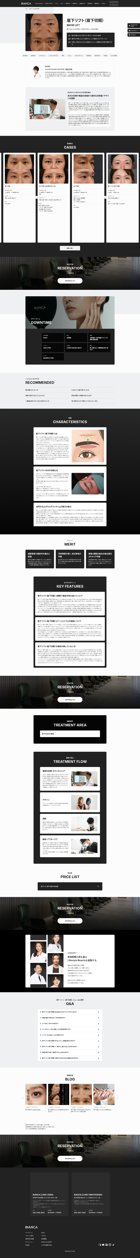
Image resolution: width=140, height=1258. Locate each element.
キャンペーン (28, 1242)
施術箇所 (89, 55)
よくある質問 (114, 55)
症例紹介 (33, 55)
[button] (132, 30)
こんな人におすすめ (53, 55)
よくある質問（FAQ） (46, 1245)
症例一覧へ (70, 248)
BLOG (43, 1232)
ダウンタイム (42, 55)
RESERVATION (114, 2)
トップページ (28, 1232)
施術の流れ (97, 55)
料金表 (105, 55)
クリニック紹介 (29, 1236)
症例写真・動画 (29, 1239)
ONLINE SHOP (114, 5)
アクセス (43, 1236)
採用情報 (44, 1239)
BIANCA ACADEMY (46, 1242)
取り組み (25, 55)
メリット (69, 55)
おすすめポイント (79, 55)
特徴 (63, 55)
